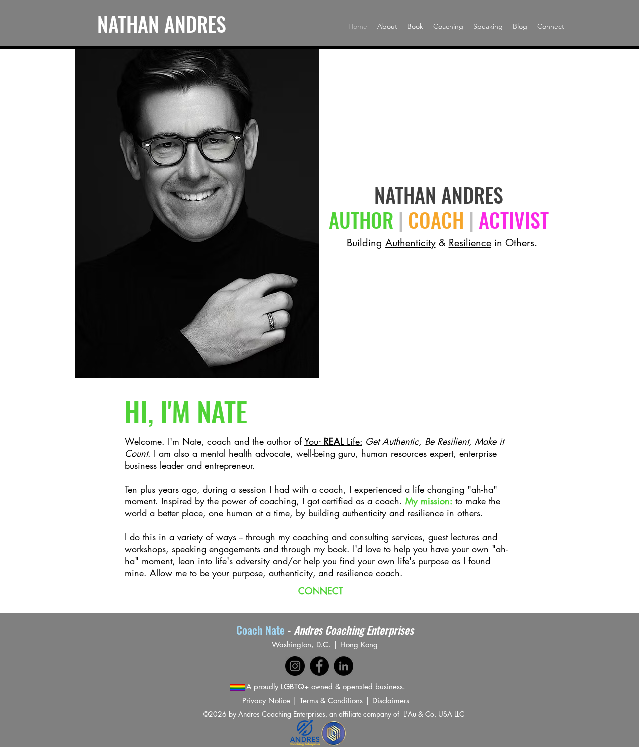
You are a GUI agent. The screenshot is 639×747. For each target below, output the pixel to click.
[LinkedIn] (343, 666)
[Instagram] (295, 666)
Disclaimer (389, 700)
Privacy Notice (266, 700)
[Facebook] (319, 666)
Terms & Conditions (331, 700)
